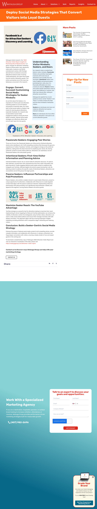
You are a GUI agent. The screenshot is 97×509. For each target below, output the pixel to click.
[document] (48, 254)
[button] (93, 477)
